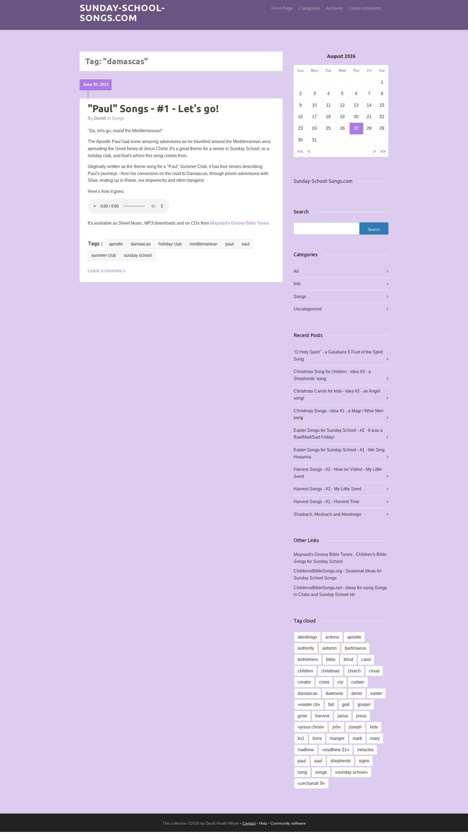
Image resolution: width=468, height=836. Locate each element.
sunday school (138, 255)
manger (337, 738)
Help (263, 823)
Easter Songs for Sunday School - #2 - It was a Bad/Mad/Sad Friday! (338, 434)
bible (331, 659)
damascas (141, 244)
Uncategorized (308, 309)
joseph (355, 727)
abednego (307, 637)
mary (375, 738)
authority (306, 648)
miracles (365, 749)
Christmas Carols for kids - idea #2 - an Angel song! (337, 394)
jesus (361, 716)
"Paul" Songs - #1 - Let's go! (153, 108)
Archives (334, 8)
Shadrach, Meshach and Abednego (327, 514)
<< (300, 151)
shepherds (340, 761)
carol (366, 659)
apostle (116, 244)
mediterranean (203, 244)
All (296, 271)
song (302, 772)
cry (340, 682)
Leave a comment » (106, 270)
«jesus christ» (311, 727)
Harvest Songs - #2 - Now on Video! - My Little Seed (338, 473)
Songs (118, 118)
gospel (364, 704)
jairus (342, 716)
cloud (374, 671)
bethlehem (308, 659)
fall (331, 704)
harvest (322, 716)
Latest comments (365, 8)
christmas (330, 671)
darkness (334, 693)
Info (297, 283)
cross (324, 682)
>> (383, 151)
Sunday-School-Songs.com (122, 12)
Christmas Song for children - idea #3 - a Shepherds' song (332, 375)
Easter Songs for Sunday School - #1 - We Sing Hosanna (339, 453)
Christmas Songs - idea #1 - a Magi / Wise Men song (339, 414)
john (336, 727)
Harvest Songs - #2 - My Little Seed (327, 489)
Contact (249, 823)
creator (304, 682)
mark (357, 738)
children (305, 671)
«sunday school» (351, 772)
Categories (309, 8)
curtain (357, 682)
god (345, 704)
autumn (329, 648)
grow (302, 716)
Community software (288, 823)
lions (317, 738)
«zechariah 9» (311, 783)
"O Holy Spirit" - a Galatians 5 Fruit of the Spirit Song (338, 355)
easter (376, 693)
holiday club (170, 244)
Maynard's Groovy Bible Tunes (239, 223)
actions (332, 637)
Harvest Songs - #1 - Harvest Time (326, 501)
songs (321, 772)
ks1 (301, 738)
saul (246, 244)
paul (229, 244)
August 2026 (341, 56)
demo (356, 693)
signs (364, 761)
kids (374, 727)
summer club (103, 255)
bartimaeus (355, 648)
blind (348, 659)
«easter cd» (309, 704)
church (354, 671)
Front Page (282, 8)
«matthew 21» (335, 749)
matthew (306, 749)
